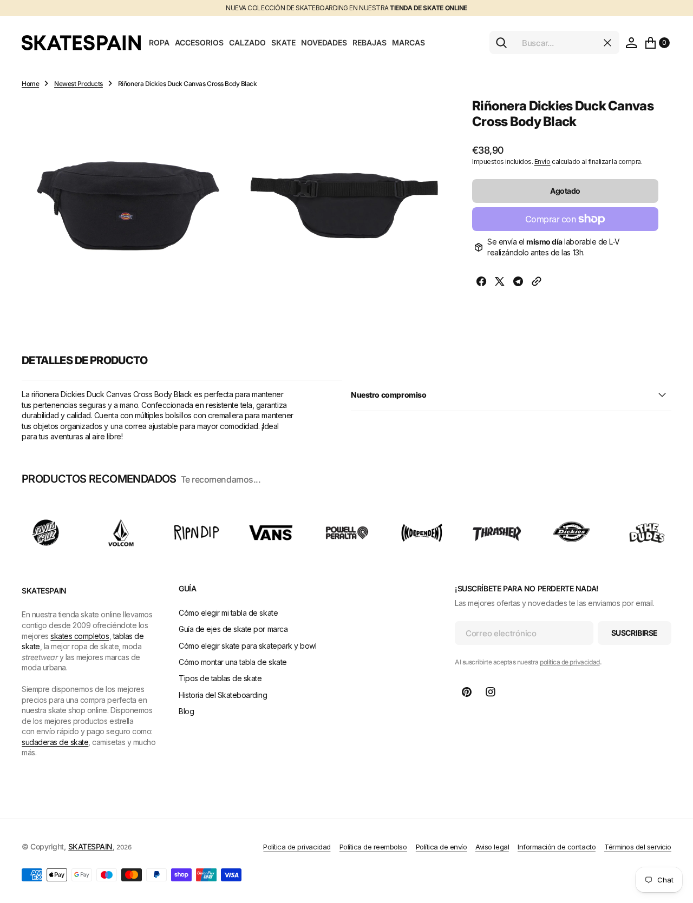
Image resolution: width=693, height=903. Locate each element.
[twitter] (500, 282)
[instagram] (490, 692)
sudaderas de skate (55, 742)
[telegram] (518, 282)
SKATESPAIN (90, 846)
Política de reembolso (373, 846)
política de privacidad (569, 662)
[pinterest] (467, 692)
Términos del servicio (637, 846)
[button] (631, 43)
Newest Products (78, 84)
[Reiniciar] (607, 43)
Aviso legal (492, 846)
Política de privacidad (296, 846)
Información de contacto (557, 846)
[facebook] (481, 282)
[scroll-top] (674, 841)
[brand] (46, 533)
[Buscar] (501, 43)
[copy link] (536, 282)
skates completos (79, 636)
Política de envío (441, 846)
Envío (542, 161)
